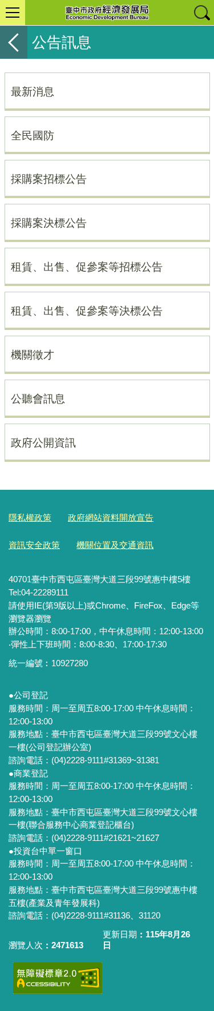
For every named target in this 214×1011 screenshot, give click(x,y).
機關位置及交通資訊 (115, 545)
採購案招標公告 (49, 178)
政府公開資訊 (43, 442)
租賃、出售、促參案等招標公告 (87, 266)
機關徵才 (32, 354)
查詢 (201, 12)
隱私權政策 (30, 517)
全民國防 (32, 135)
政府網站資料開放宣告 (111, 517)
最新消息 (32, 91)
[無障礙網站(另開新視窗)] (57, 978)
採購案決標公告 (49, 222)
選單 (12, 12)
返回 (13, 42)
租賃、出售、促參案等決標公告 (87, 310)
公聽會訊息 (38, 398)
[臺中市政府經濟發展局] (107, 12)
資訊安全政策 (34, 545)
